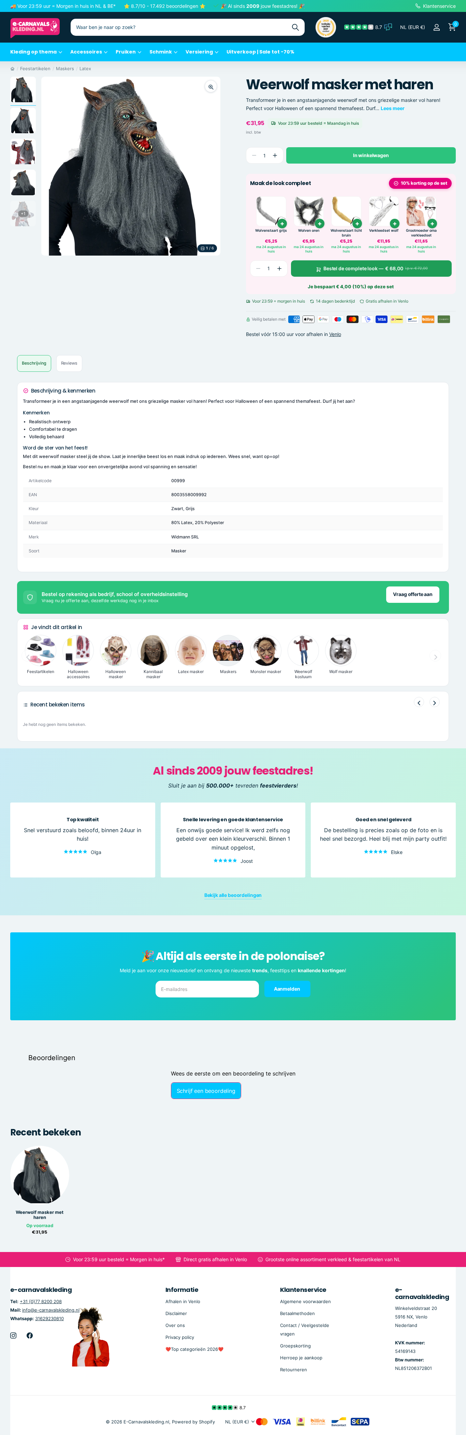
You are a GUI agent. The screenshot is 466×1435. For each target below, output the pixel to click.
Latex (85, 68)
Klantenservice (303, 1289)
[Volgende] (434, 702)
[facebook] (30, 1335)
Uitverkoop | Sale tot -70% (260, 51)
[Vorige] (419, 702)
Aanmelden (287, 989)
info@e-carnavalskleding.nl (50, 1310)
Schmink (160, 51)
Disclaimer (176, 1313)
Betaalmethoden (297, 1313)
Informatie (182, 1289)
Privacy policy (179, 1337)
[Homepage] (12, 68)
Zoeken (295, 27)
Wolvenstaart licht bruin (346, 233)
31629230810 (49, 1318)
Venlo (335, 334)
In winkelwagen (371, 155)
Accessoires (86, 51)
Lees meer (393, 108)
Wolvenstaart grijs (271, 230)
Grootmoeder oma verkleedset (421, 233)
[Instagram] (13, 1335)
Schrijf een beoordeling (206, 1090)
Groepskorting (295, 1345)
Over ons (175, 1325)
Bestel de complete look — (375, 268)
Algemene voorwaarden (305, 1301)
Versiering (199, 51)
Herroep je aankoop (301, 1357)
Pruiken (126, 51)
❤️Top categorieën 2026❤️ (194, 1349)
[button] (275, 155)
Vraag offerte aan (413, 594)
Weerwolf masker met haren (39, 1215)
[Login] (436, 27)
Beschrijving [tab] (34, 363)
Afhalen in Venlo (182, 1301)
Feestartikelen (35, 68)
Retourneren (293, 1369)
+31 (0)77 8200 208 (41, 1301)
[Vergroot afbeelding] (211, 86)
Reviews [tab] (69, 363)
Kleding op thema (33, 51)
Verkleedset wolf (383, 230)
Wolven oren (308, 230)
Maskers (65, 68)
